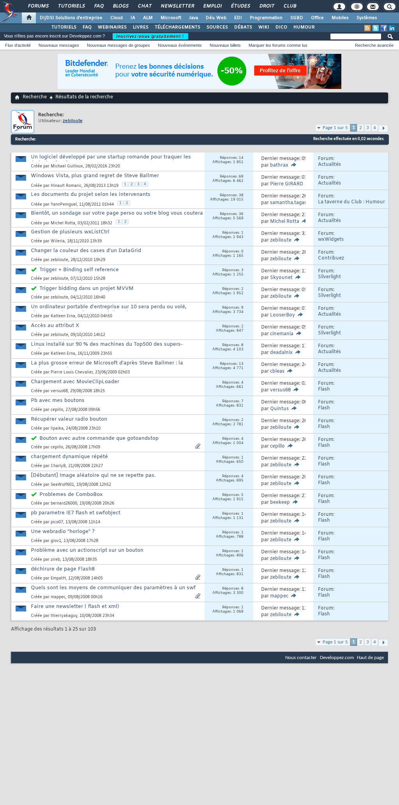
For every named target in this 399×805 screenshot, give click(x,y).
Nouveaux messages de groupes (118, 45)
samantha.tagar (288, 203)
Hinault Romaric (66, 185)
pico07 (57, 522)
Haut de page (370, 657)
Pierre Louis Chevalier (72, 372)
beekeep (280, 502)
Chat (144, 6)
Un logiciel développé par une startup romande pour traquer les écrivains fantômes (111, 160)
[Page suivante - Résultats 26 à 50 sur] (383, 128)
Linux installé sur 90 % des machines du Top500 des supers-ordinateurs (107, 347)
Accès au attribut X (55, 325)
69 (241, 176)
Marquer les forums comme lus (278, 45)
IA (133, 18)
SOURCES (217, 27)
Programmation (266, 18)
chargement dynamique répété (69, 456)
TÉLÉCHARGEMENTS (177, 27)
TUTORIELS (63, 27)
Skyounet (281, 278)
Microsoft (171, 18)
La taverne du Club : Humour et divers (351, 205)
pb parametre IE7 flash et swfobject (75, 513)
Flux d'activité (18, 45)
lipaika (57, 428)
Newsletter (177, 6)
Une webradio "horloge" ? (63, 531)
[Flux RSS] (367, 28)
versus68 (59, 391)
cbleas (277, 371)
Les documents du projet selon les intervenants (90, 194)
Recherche (35, 97)
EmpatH (58, 578)
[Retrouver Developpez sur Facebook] (384, 28)
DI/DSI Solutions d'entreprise (71, 18)
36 (241, 214)
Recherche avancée (374, 45)
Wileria (58, 241)
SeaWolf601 (62, 484)
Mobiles (340, 18)
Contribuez (331, 258)
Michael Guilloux (67, 166)
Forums (38, 6)
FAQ (98, 6)
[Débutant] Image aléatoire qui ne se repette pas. (93, 475)
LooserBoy (282, 315)
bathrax (279, 165)
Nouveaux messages (59, 45)
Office (317, 18)
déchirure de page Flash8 (63, 569)
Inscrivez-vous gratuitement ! (150, 36)
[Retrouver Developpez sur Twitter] (376, 28)
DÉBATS (243, 27)
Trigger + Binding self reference (79, 270)
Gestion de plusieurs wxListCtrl (70, 232)
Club (289, 6)
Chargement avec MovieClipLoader (75, 382)
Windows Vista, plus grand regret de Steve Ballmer (95, 175)
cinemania (281, 334)
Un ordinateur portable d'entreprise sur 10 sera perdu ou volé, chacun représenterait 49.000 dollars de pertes (108, 310)
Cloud (116, 18)
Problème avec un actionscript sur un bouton (87, 550)
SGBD (296, 18)
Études (240, 6)
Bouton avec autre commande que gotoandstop (99, 438)
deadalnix (281, 353)
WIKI (263, 27)
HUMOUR (304, 27)
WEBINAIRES (112, 27)
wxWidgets (331, 239)
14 (241, 158)
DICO (281, 27)
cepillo (57, 409)
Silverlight (329, 277)
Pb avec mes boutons (58, 400)
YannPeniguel (64, 204)
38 (241, 195)
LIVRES (140, 27)
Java (193, 18)
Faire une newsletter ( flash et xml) (75, 606)
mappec (58, 597)
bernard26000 (64, 503)
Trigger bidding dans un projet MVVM (86, 288)
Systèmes (367, 18)
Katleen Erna (63, 316)
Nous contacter (301, 657)
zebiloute (280, 240)
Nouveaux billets (225, 45)
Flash (324, 389)
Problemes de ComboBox (70, 494)
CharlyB (58, 466)
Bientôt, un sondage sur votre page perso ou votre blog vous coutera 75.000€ (117, 216)
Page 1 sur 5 (335, 127)
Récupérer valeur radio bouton (69, 419)
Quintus (279, 409)
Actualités (329, 165)
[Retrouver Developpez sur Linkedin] (392, 28)
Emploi (212, 6)
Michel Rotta (63, 223)
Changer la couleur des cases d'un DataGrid (86, 250)
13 (241, 364)
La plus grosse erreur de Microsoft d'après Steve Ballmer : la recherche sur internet (107, 366)
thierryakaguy (64, 615)
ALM (148, 18)
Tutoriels (71, 6)
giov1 (56, 541)
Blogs (120, 6)
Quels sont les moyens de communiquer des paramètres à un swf (113, 588)
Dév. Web (216, 18)
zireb (55, 559)
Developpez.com (337, 657)
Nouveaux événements (180, 45)
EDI (238, 18)
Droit (266, 6)
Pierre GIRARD (286, 184)
